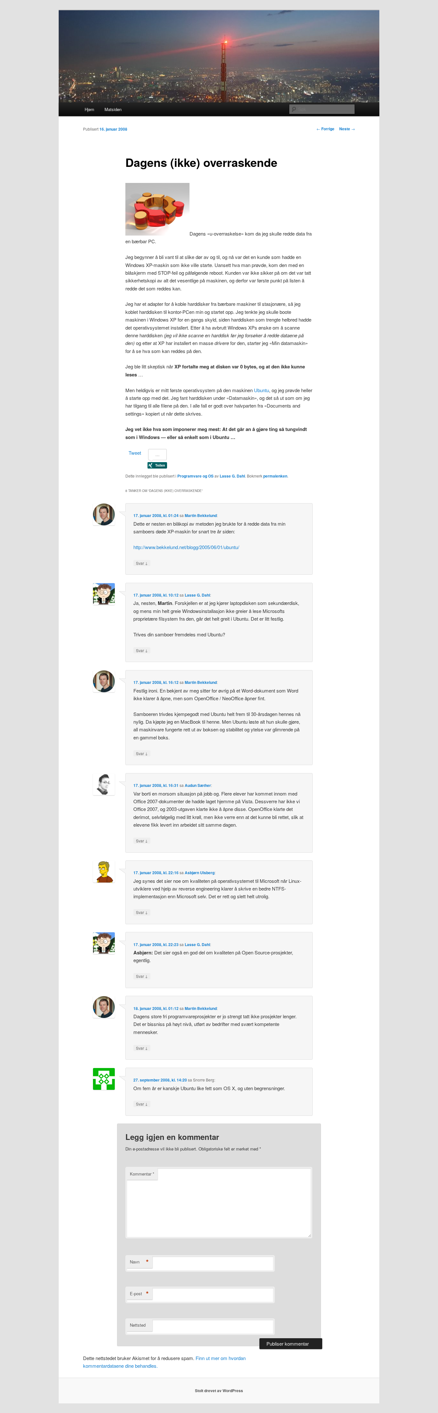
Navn (139, 1262)
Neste (347, 129)
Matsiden (113, 109)
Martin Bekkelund (201, 515)
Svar (142, 563)
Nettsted (138, 1325)
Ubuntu (261, 390)
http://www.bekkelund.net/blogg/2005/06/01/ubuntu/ (186, 547)
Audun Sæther (198, 785)
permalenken (275, 476)
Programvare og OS (195, 476)
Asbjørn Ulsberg (200, 872)
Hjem (89, 109)
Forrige (325, 129)
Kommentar (142, 1174)
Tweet (135, 452)
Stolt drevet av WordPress (219, 1390)
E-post (139, 1293)
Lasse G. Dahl (232, 476)
